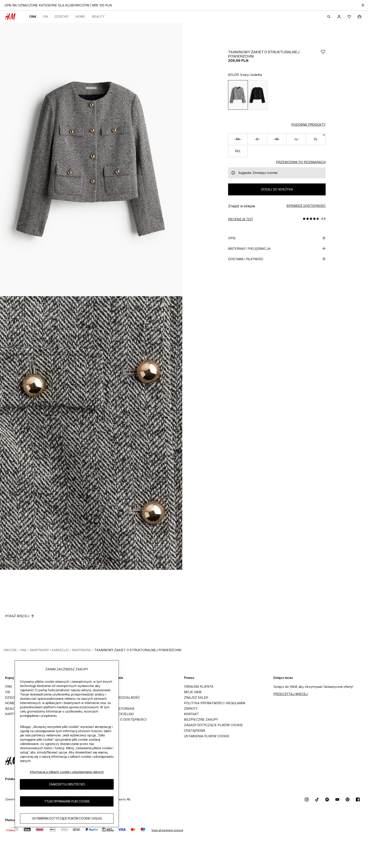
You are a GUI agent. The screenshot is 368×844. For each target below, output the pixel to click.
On (45, 16)
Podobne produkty (308, 124)
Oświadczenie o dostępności (121, 719)
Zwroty (191, 708)
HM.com (9, 650)
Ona (32, 16)
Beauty (98, 16)
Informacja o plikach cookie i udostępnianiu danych (67, 772)
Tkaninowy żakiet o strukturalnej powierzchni (137, 650)
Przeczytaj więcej (290, 694)
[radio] (238, 95)
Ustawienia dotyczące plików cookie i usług (67, 818)
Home (80, 16)
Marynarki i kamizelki (49, 650)
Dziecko (62, 16)
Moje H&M (192, 692)
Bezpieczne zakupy (201, 719)
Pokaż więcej (17, 616)
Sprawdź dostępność (306, 206)
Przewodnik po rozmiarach (301, 162)
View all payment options (167, 830)
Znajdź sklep (196, 697)
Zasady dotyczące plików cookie (213, 725)
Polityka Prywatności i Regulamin (214, 703)
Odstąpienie (195, 730)
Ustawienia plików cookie (206, 736)
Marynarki (81, 650)
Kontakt (191, 714)
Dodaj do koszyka (277, 189)
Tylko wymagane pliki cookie (67, 801)
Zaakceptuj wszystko (67, 784)
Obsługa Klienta (198, 686)
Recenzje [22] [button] (240, 219)
